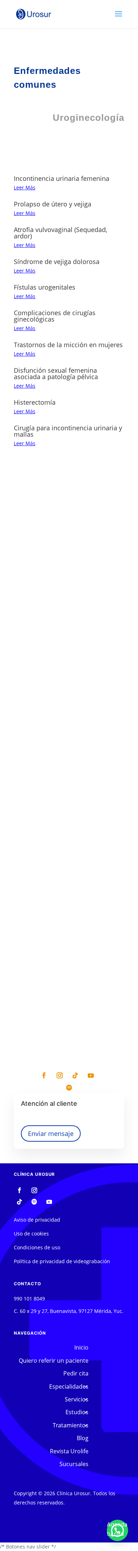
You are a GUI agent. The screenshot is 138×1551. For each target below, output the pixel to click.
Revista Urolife (69, 1451)
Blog (82, 1438)
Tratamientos (70, 1425)
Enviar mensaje (51, 1133)
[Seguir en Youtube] (91, 1075)
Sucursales (73, 1464)
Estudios (76, 1412)
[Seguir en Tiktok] (75, 1075)
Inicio (81, 1347)
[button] (117, 1530)
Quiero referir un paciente (53, 1360)
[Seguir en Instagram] (59, 1075)
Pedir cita (68, 751)
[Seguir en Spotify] (69, 1087)
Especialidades (68, 1386)
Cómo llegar (69, 721)
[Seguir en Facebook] (44, 1075)
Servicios (76, 1399)
